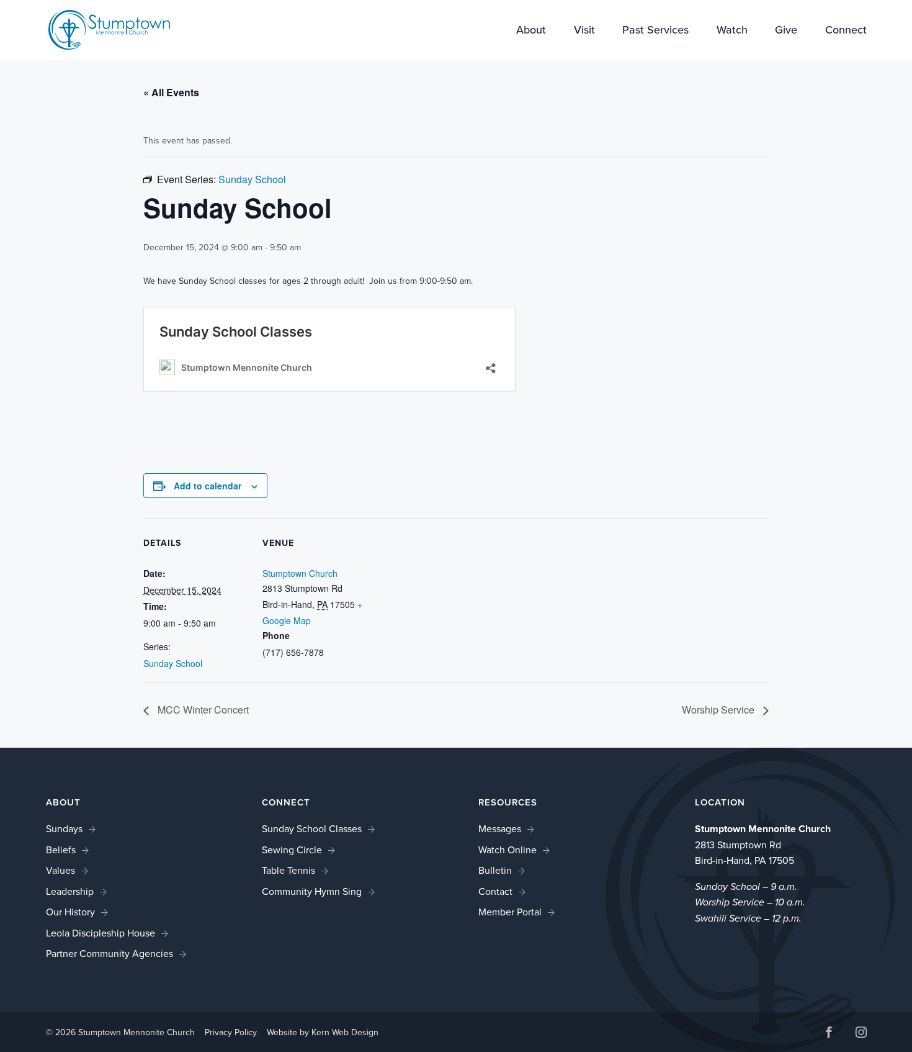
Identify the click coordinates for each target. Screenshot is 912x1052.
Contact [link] (495, 891)
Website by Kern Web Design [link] (322, 1032)
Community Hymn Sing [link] (312, 891)
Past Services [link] (655, 31)
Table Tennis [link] (288, 870)
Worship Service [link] (719, 709)
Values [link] (60, 870)
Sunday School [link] (172, 663)
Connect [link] (846, 31)
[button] (828, 1034)
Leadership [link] (70, 891)
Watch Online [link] (507, 850)
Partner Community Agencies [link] (109, 953)
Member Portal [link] (510, 912)
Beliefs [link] (61, 850)
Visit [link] (584, 31)
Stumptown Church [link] (300, 573)
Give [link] (786, 31)
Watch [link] (732, 31)
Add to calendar (207, 485)
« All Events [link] (171, 92)
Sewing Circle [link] (292, 850)
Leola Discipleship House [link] (100, 933)
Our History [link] (70, 912)
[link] (109, 28)
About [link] (531, 31)
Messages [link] (499, 829)
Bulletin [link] (495, 870)
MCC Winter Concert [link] (202, 709)
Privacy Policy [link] (231, 1032)
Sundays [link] (64, 829)
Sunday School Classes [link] (312, 829)
